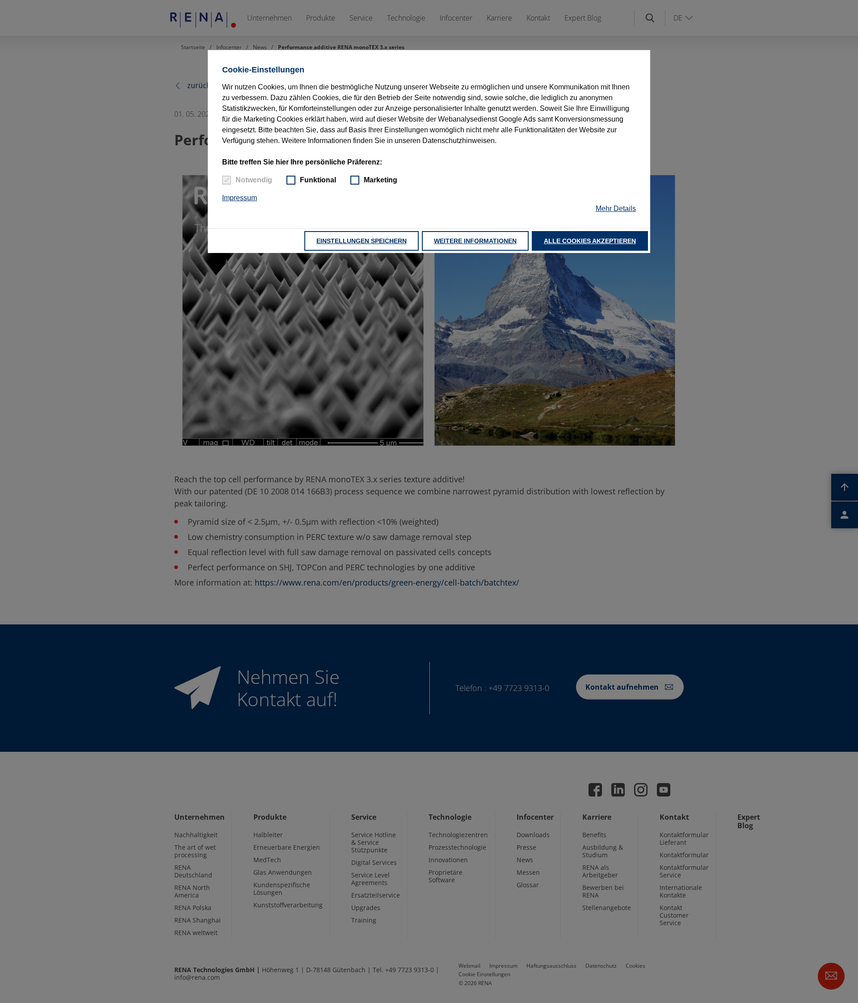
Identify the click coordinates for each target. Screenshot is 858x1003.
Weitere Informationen (475, 240)
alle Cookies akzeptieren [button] (590, 240)
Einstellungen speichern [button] (361, 240)
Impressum (239, 198)
